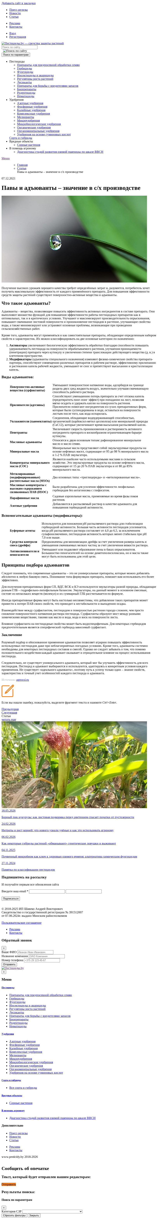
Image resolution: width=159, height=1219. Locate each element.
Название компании (15, 956)
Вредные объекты (12, 1095)
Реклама (14, 23)
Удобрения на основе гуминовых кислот (44, 134)
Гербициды (24, 68)
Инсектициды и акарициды (35, 75)
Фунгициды (25, 72)
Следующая (9, 712)
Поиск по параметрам (16, 54)
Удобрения (8, 1033)
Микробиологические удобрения (39, 124)
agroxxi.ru (22, 679)
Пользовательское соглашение (21, 922)
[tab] (79, 987)
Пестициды (8, 987)
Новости (15, 13)
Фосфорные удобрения (32, 106)
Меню (6, 158)
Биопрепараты (26, 89)
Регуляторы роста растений (35, 78)
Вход (12, 33)
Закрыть (34, 1215)
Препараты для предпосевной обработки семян (48, 65)
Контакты (15, 26)
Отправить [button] (9, 1184)
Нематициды (25, 96)
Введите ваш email (15, 891)
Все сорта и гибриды (23, 1087)
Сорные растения (28, 144)
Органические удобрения (34, 127)
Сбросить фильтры (14, 1215)
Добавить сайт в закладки (19, 3)
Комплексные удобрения (33, 113)
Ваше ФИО (9, 952)
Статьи (14, 16)
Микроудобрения (28, 120)
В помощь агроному (13, 1110)
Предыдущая (10, 709)
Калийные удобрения (31, 110)
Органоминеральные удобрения (38, 131)
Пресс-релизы (18, 9)
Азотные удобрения (30, 103)
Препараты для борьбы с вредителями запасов (47, 85)
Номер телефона (12, 960)
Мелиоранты (25, 117)
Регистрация (17, 36)
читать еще (9, 719)
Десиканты (24, 82)
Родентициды (26, 92)
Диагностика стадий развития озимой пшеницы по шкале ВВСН (60, 151)
